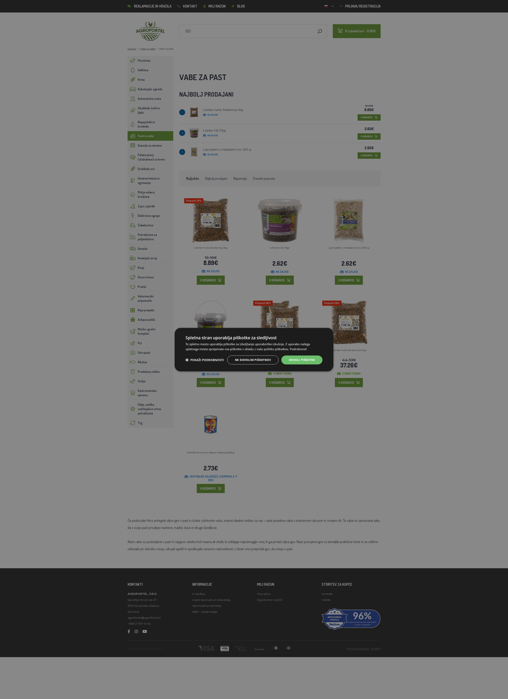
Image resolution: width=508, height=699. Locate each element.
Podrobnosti (298, 349)
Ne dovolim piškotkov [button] (253, 360)
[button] (205, 360)
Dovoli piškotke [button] (302, 360)
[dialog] (254, 349)
